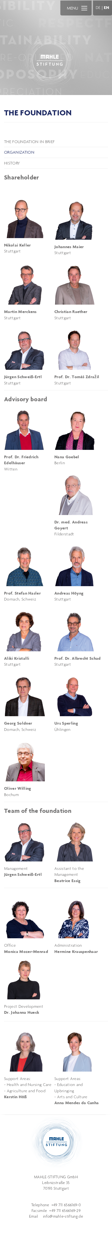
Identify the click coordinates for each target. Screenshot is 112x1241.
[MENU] (84, 7)
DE (98, 7)
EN (106, 7)
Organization (19, 152)
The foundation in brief (29, 141)
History (12, 163)
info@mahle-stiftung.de (63, 1216)
